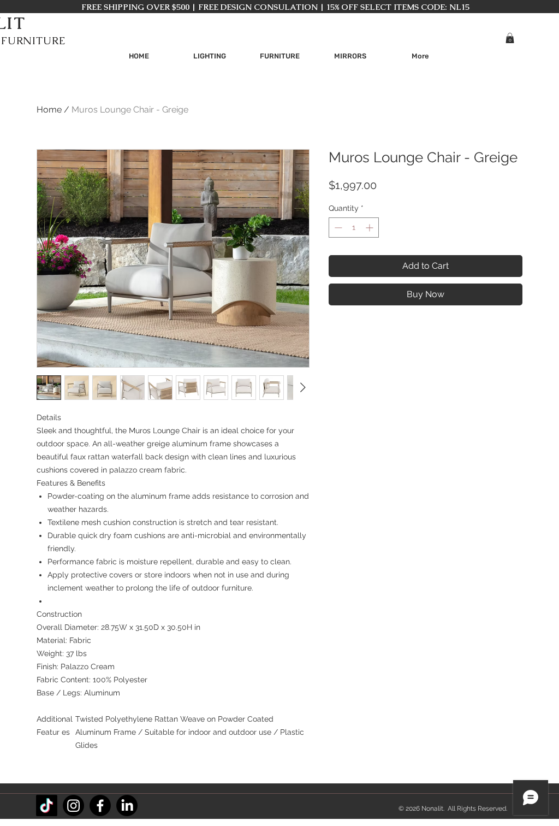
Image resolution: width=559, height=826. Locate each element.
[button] (510, 38)
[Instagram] (73, 805)
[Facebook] (100, 805)
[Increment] (370, 227)
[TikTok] (46, 805)
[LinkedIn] (127, 805)
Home (49, 109)
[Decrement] (337, 227)
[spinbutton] (354, 227)
